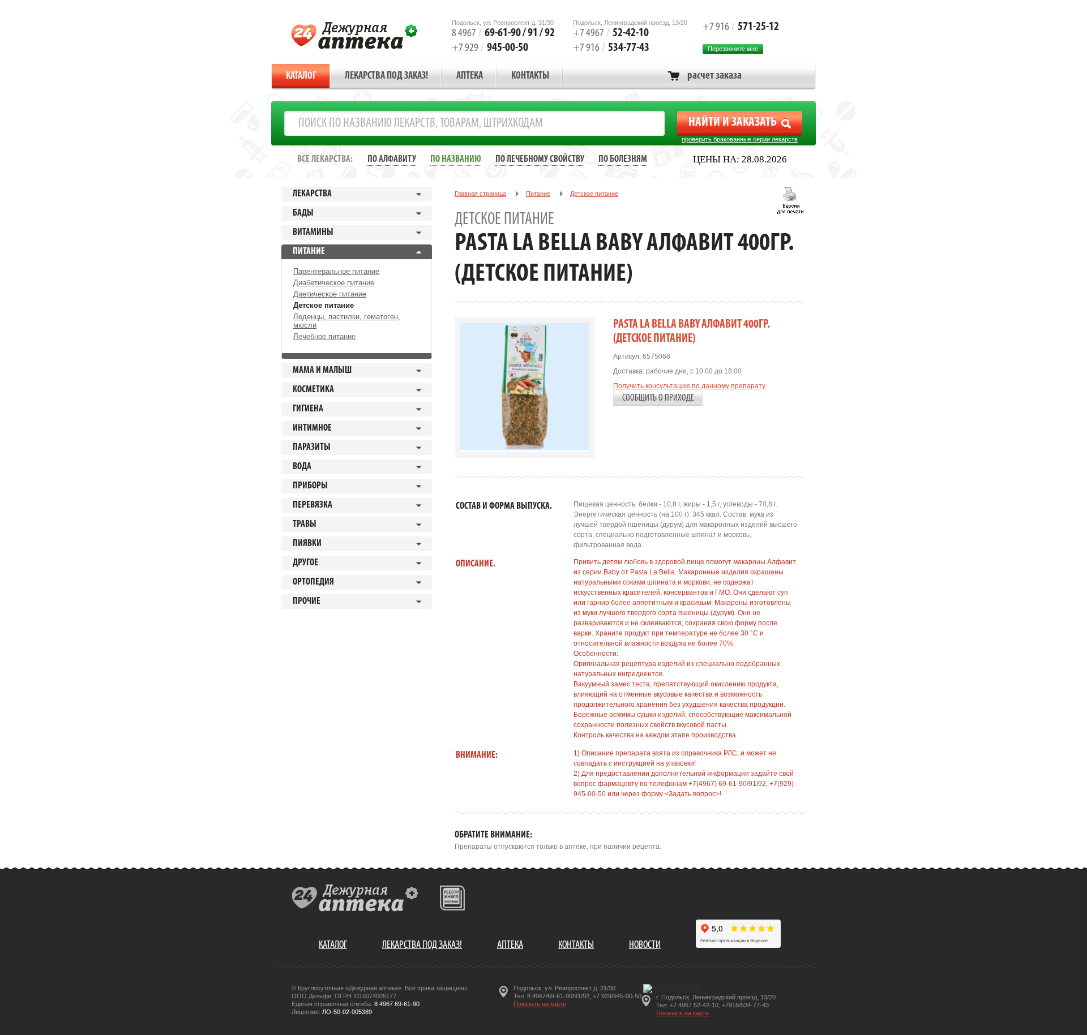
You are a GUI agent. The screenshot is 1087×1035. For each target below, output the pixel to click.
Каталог (301, 76)
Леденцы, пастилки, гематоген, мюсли (346, 320)
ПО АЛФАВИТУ (391, 159)
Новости (645, 945)
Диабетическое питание (333, 282)
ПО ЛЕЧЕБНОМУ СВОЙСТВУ (539, 159)
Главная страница (480, 193)
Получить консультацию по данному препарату (689, 386)
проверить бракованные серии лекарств (740, 139)
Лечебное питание (324, 336)
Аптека (469, 76)
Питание (538, 193)
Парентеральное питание (336, 271)
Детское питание (323, 305)
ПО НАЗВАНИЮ (455, 159)
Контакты (530, 76)
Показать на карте (539, 1003)
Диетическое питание (329, 294)
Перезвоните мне (733, 48)
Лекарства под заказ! (386, 76)
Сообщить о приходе (658, 398)
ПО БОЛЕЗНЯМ (622, 159)
